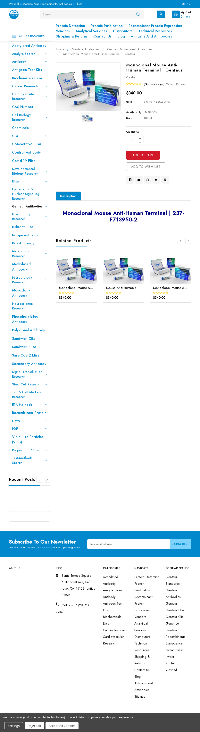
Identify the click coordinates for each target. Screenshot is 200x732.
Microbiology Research (22, 279)
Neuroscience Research (22, 306)
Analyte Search (23, 54)
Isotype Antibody (25, 235)
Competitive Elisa (26, 144)
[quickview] (81, 273)
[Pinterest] (165, 180)
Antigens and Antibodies (151, 36)
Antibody (19, 61)
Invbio (170, 656)
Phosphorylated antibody (25, 319)
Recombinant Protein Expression (155, 25)
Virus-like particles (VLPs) (28, 439)
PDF (15, 428)
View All (172, 670)
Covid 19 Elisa (24, 160)
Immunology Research (21, 216)
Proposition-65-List (26, 450)
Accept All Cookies (62, 726)
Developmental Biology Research (25, 171)
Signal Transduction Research (27, 374)
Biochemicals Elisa (27, 78)
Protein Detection (70, 25)
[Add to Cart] (71, 273)
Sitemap (140, 696)
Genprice (172, 623)
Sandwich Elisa (24, 346)
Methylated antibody (21, 267)
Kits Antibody (23, 243)
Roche (170, 663)
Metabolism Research (20, 253)
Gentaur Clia (175, 617)
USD (185, 4)
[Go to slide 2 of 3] (47, 480)
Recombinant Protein (29, 412)
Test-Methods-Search (23, 460)
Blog (121, 36)
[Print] (148, 180)
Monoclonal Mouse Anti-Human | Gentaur (90, 288)
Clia (15, 136)
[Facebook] (130, 180)
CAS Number (23, 106)
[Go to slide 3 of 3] (39, 480)
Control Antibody (26, 152)
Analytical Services (91, 31)
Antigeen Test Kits (27, 69)
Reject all (34, 726)
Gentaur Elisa (175, 610)
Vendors (63, 31)
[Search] (138, 14)
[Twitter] (156, 180)
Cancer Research (25, 86)
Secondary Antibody (29, 363)
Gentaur (171, 603)
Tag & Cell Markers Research (26, 394)
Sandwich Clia (23, 338)
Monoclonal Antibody (21, 293)
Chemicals (20, 127)
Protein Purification (107, 25)
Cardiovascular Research (23, 96)
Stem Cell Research (27, 384)
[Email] (139, 180)
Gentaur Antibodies (27, 206)
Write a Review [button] (175, 84)
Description (68, 196)
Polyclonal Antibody (28, 330)
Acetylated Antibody (29, 45)
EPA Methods (22, 404)
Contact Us (102, 36)
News (16, 421)
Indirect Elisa (22, 227)
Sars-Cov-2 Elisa (26, 355)
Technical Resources (155, 31)
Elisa (15, 181)
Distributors (123, 31)
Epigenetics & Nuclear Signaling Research (25, 194)
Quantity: (132, 132)
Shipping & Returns (72, 36)
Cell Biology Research (21, 117)
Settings (14, 726)
